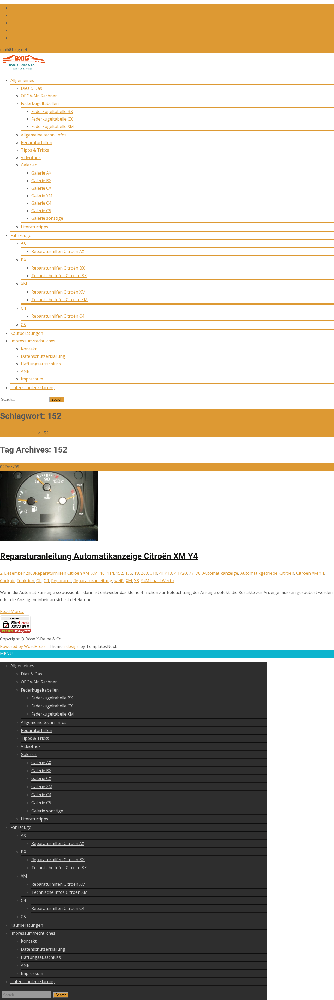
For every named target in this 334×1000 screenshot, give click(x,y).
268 (144, 573)
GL (38, 581)
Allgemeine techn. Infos (44, 135)
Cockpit (7, 581)
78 (198, 573)
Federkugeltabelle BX (52, 111)
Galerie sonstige (47, 218)
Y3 (136, 581)
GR (46, 581)
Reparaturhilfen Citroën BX (58, 268)
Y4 (143, 581)
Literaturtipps (34, 227)
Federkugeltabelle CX (52, 119)
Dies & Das (31, 88)
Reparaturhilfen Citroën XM (58, 292)
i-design (72, 646)
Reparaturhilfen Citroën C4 (57, 316)
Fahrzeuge (20, 235)
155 (128, 573)
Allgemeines (22, 80)
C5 (23, 325)
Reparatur (61, 581)
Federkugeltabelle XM (52, 126)
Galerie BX (41, 180)
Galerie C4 (41, 203)
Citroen (286, 573)
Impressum (32, 379)
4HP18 (165, 573)
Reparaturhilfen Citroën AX (57, 251)
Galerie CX (41, 188)
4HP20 (180, 573)
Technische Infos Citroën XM (59, 299)
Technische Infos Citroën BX (59, 275)
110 (101, 573)
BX (23, 260)
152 (119, 573)
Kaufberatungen (26, 333)
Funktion (25, 581)
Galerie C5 (41, 210)
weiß (119, 581)
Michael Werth (160, 581)
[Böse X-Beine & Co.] (22, 69)
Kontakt (29, 349)
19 (136, 573)
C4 (23, 308)
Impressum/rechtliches (32, 341)
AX (23, 243)
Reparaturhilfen (36, 142)
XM (24, 284)
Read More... (12, 611)
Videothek (31, 157)
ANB (25, 371)
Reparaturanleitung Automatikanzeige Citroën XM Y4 (99, 556)
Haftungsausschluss (41, 364)
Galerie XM (41, 196)
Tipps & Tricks (35, 150)
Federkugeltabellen (40, 103)
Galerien (29, 165)
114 (110, 573)
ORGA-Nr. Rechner (39, 96)
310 (153, 573)
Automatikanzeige (220, 573)
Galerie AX (41, 173)
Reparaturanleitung (92, 581)
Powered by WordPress (23, 646)
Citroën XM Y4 (310, 573)
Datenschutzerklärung (43, 356)
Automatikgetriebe (258, 573)
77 (191, 573)
